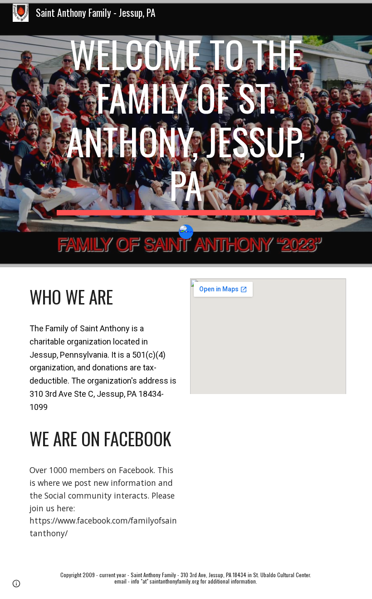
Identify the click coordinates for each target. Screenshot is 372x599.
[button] (16, 583)
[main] (185, 123)
